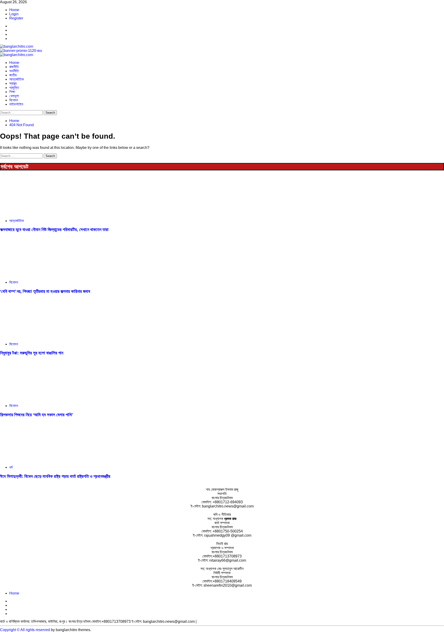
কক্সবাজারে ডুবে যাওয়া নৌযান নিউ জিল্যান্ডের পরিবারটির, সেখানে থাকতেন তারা (54, 229)
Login (13, 14)
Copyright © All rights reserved (25, 630)
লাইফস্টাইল (16, 104)
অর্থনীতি (14, 71)
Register (16, 18)
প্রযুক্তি (14, 88)
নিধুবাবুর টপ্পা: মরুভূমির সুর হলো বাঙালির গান (31, 352)
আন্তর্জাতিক (16, 79)
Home (14, 10)
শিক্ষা (12, 92)
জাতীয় (13, 75)
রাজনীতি (14, 67)
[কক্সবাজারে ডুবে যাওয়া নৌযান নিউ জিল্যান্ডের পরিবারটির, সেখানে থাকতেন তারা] (34, 213)
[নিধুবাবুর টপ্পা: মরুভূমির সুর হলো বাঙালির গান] (34, 336)
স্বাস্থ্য (13, 83)
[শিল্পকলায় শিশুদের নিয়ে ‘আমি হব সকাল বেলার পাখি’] (34, 398)
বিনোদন (13, 100)
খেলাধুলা (14, 96)
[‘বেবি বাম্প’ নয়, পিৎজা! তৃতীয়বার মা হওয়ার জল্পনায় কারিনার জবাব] (34, 274)
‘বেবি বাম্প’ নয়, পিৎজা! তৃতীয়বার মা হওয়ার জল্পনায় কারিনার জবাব (45, 291)
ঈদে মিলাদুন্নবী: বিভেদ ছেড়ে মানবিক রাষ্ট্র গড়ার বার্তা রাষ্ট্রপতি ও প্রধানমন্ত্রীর (55, 476)
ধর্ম (10, 467)
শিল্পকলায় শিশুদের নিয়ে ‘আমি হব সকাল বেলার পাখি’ (36, 414)
